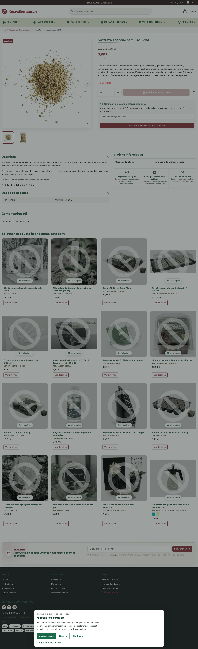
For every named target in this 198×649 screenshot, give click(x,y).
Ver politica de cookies (49, 642)
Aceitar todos (46, 636)
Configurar (78, 636)
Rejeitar (63, 636)
